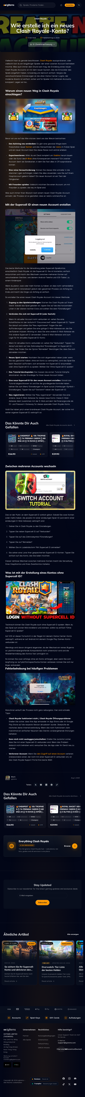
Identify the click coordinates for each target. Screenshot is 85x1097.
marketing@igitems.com (12, 1059)
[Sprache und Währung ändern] (61, 5)
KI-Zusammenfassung (42, 44)
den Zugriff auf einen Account (51, 754)
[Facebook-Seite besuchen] (63, 1078)
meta (58, 147)
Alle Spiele (27, 1040)
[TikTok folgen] (63, 1084)
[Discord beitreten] (75, 1078)
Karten (29, 147)
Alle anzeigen (73, 934)
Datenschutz (43, 1040)
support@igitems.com (67, 1043)
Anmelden (69, 5)
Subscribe (42, 902)
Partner (26, 1036)
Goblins (56, 155)
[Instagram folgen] (69, 1078)
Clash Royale (46, 60)
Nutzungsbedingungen (46, 1036)
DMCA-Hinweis (44, 1048)
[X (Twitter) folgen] (69, 1084)
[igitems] (9, 5)
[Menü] (78, 5)
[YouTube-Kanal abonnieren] (75, 1084)
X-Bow (29, 158)
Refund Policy (43, 1044)
